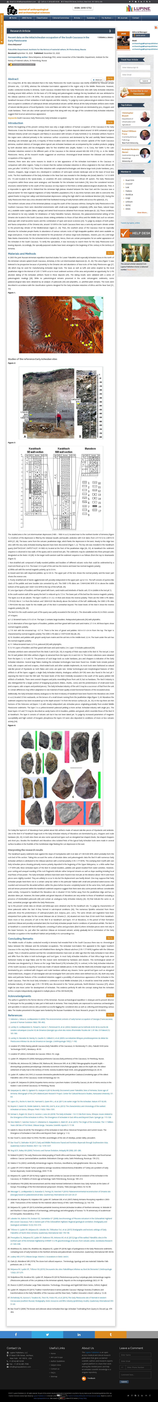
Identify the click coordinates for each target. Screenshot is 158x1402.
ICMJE (127, 198)
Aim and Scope (56, 1357)
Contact (135, 18)
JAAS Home (27, 18)
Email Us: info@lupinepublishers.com (22, 2)
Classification (42, 18)
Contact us (54, 1369)
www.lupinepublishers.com (41, 1398)
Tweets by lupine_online (130, 223)
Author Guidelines (57, 1361)
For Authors (106, 18)
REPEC (128, 205)
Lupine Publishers (92, 1352)
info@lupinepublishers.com (20, 1367)
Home (14, 18)
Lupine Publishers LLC (40, 1396)
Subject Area (55, 1365)
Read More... (132, 269)
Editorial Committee (61, 18)
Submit (145, 81)
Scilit (127, 187)
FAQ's (52, 1372)
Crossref (128, 184)
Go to (110, 78)
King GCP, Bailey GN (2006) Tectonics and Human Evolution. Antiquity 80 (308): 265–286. (45, 1150)
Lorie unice (140, 35)
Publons (128, 191)
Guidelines (91, 18)
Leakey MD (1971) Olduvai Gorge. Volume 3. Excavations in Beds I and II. (39, 1256)
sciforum (129, 202)
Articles (77, 18)
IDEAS (127, 209)
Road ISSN (129, 180)
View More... (142, 212)
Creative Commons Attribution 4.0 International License (84, 1396)
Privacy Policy (83, 1398)
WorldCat (129, 194)
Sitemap (53, 1376)
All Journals (123, 18)
